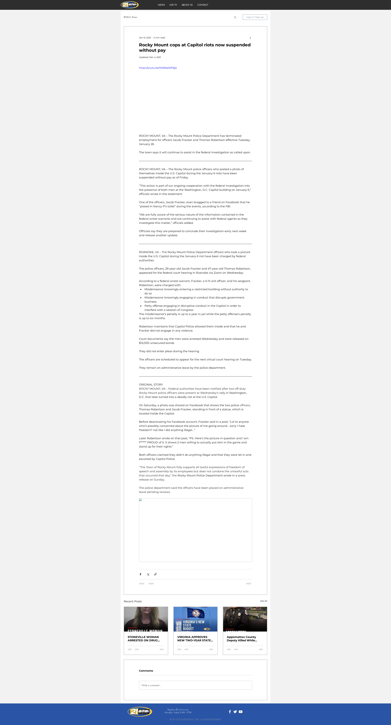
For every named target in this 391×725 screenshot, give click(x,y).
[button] (235, 17)
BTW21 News (130, 17)
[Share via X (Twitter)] (147, 574)
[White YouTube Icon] (240, 714)
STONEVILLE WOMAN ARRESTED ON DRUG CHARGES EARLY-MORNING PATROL (143, 638)
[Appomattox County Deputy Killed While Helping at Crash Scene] (245, 619)
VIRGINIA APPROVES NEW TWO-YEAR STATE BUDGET (194, 638)
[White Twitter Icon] (235, 714)
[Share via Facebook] (140, 574)
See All (263, 601)
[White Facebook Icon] (230, 714)
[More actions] (250, 37)
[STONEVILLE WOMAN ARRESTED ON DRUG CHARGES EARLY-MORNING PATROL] (146, 619)
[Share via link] (155, 574)
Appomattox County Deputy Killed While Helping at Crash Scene (243, 638)
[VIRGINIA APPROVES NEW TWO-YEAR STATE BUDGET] (195, 619)
